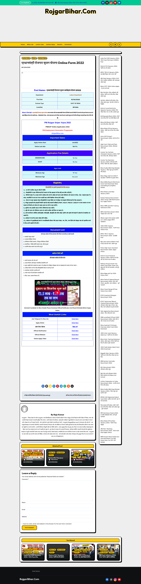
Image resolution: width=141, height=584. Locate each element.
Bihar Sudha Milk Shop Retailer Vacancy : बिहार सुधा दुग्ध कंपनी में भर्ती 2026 (110, 169)
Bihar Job (30, 44)
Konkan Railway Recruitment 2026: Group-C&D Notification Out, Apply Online (110, 199)
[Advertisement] (70, 29)
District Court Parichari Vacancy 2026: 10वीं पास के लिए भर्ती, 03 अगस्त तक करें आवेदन (109, 257)
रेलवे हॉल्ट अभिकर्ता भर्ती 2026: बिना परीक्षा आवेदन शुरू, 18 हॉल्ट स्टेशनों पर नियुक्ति (110, 102)
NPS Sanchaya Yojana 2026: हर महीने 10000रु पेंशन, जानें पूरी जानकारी (109, 414)
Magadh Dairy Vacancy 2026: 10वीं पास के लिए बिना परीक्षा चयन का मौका (110, 355)
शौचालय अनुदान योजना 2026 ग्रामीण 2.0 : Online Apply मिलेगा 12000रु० (110, 219)
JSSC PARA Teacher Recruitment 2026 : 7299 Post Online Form (110, 227)
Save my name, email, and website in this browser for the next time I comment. (47, 524)
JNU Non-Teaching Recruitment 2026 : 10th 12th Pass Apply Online (110, 430)
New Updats (37, 452)
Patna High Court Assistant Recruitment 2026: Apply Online (109, 249)
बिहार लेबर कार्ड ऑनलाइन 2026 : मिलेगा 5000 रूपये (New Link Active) (109, 375)
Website (24, 516)
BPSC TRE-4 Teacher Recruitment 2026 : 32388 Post (109, 235)
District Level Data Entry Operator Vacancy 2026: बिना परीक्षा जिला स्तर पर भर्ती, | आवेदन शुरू (110, 110)
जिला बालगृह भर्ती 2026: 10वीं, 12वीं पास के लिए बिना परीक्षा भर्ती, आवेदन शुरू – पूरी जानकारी (110, 406)
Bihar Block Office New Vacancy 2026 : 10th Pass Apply (109, 422)
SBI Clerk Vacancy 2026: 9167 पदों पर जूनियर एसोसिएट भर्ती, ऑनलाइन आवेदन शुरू (110, 80)
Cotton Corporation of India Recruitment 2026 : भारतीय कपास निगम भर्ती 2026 (110, 383)
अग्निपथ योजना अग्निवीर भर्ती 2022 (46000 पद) (78, 395)
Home (23, 44)
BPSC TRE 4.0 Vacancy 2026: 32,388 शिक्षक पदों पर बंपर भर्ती (82, 557)
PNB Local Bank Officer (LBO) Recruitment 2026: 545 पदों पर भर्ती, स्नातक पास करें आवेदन (110, 319)
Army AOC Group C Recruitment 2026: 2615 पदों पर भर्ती (110, 138)
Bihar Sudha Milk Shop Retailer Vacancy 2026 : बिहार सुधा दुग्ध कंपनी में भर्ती (110, 391)
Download (68, 44)
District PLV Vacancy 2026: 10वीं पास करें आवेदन (56, 556)
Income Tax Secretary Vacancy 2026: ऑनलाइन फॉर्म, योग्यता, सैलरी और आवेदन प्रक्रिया (109, 161)
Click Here (75, 319)
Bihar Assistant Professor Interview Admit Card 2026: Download (109, 327)
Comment (25, 479)
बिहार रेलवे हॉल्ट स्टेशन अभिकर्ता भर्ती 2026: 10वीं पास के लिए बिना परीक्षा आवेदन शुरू (109, 94)
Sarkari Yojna (50, 44)
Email (23, 509)
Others (34, 58)
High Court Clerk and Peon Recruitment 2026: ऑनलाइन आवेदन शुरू (109, 146)
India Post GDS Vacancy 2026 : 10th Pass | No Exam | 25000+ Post (110, 60)
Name (23, 502)
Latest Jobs (40, 44)
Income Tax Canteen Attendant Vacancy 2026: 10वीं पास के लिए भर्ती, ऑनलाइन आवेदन (110, 154)
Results (59, 44)
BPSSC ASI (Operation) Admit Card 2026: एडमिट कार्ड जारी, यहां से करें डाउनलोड (110, 399)
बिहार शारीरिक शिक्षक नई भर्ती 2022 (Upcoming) (37, 395)
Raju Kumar (59, 414)
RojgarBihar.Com (70, 11)
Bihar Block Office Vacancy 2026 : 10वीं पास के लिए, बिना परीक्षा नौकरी (110, 130)
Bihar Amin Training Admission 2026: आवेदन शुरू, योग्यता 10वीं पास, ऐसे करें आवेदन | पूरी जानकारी (110, 341)
